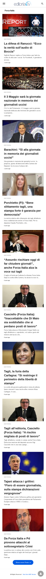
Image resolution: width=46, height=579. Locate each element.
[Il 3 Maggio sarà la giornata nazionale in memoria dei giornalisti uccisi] (23, 78)
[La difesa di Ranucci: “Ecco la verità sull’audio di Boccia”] (23, 25)
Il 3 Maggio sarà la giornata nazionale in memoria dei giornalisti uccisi (22, 100)
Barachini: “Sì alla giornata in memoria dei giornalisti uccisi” (22, 153)
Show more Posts (22, 562)
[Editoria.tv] (23, 3)
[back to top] (41, 574)
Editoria (7, 39)
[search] (42, 3)
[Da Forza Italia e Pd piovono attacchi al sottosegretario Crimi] (23, 520)
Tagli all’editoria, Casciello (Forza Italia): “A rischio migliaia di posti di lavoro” (22, 432)
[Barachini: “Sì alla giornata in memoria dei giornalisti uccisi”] (23, 131)
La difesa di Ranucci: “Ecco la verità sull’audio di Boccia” (22, 47)
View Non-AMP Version (29, 574)
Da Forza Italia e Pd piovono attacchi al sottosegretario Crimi (18, 542)
